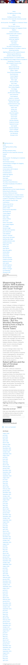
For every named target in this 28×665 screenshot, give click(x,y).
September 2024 (7, 476)
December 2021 (7, 536)
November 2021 (7, 538)
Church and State (19, 333)
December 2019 (7, 581)
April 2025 (5, 463)
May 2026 (5, 439)
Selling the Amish (19, 298)
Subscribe (7, 420)
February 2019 (6, 599)
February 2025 (6, 466)
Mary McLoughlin (14, 113)
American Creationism (15, 368)
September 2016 (7, 651)
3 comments (15, 346)
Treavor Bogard (14, 76)
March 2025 (6, 464)
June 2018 (5, 612)
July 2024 (5, 479)
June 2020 (5, 570)
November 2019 (7, 583)
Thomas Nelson (14, 385)
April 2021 (5, 551)
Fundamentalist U (14, 37)
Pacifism (12, 298)
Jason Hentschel (14, 94)
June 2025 (5, 459)
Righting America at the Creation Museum (14, 52)
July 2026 (5, 435)
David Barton (15, 372)
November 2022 (7, 516)
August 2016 (6, 653)
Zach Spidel (14, 126)
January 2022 (6, 535)
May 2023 (5, 505)
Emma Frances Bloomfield (14, 72)
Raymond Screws (14, 124)
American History (7, 370)
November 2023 (7, 494)
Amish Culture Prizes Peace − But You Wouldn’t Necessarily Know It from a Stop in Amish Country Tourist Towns (13, 323)
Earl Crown (14, 83)
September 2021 (7, 542)
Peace (9, 340)
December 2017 (7, 623)
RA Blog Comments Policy (14, 17)
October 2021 (6, 540)
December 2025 (7, 448)
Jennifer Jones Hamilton (14, 92)
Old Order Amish (19, 338)
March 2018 (6, 618)
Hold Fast (9, 336)
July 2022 (5, 524)
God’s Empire (14, 41)
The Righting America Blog (14, 13)
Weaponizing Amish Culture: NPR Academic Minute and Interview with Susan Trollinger (13, 285)
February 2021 (6, 555)
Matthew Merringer (14, 102)
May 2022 (5, 527)
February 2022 (6, 533)
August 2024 (6, 477)
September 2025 (7, 453)
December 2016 (7, 645)
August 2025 (6, 455)
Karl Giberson (15, 378)
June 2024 (5, 481)
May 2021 (5, 549)
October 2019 (6, 584)
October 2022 (6, 518)
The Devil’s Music (14, 35)
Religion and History (18, 379)
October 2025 (6, 452)
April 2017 (5, 638)
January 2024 (6, 490)
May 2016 (5, 658)
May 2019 (5, 594)
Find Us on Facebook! (10, 423)
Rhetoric (15, 342)
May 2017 (5, 636)
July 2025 (5, 457)
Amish (21, 291)
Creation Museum (7, 295)
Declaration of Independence (10, 335)
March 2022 (6, 531)
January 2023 (6, 512)
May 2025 (5, 461)
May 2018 (5, 614)
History (4, 378)
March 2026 (6, 442)
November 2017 (7, 625)
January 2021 (6, 557)
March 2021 (6, 553)
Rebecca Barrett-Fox (14, 67)
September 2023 (7, 498)
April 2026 (5, 440)
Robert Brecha (14, 78)
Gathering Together (14, 39)
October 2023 (6, 496)
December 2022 (7, 514)
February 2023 (6, 511)
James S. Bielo (14, 70)
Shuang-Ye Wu (14, 135)
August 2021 (6, 544)
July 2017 (5, 632)
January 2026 (6, 446)
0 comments (13, 302)
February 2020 (6, 577)
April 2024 (5, 485)
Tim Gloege (14, 89)
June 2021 (5, 548)
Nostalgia (15, 296)
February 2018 (6, 619)
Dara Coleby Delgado (14, 87)
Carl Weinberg (14, 133)
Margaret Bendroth (14, 68)
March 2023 (6, 509)
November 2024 (7, 472)
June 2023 (5, 503)
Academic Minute (14, 291)
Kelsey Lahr (14, 109)
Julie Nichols (14, 118)
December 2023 (7, 492)
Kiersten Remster (14, 120)
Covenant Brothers (14, 31)
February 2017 (6, 642)
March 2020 (6, 575)
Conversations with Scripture (14, 33)
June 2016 (5, 656)
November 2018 (7, 605)
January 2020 (6, 579)
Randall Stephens (14, 128)
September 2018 (7, 608)
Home (14, 11)
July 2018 (5, 610)
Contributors (14, 65)
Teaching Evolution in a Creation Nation (14, 57)
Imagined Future (17, 336)
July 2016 (5, 655)
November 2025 (7, 450)
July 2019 (5, 590)
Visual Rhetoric (11, 300)
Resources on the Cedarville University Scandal (14, 19)
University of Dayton (16, 344)
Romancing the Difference (14, 54)
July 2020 (5, 568)
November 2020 (7, 560)
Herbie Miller (14, 115)
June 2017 (5, 634)
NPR (19, 296)
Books (14, 20)
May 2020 (5, 572)
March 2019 (6, 597)
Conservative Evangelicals (15, 293)
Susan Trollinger (14, 129)
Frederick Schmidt (14, 122)
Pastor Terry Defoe (14, 85)
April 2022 (5, 529)
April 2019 (5, 596)
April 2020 (5, 573)
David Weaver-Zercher (18, 295)
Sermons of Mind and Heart (14, 55)
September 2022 (7, 520)
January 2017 (6, 644)
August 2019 (6, 588)
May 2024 (5, 483)
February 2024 (6, 489)
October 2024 (6, 474)
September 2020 (7, 564)
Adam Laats (14, 107)
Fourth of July (19, 376)
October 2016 (6, 649)
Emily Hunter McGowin (14, 100)
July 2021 (5, 546)
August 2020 (6, 566)
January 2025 (6, 468)
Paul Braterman (14, 74)
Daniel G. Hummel (14, 98)
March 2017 (6, 640)
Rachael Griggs (14, 91)
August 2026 (6, 433)
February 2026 (6, 444)
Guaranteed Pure (14, 44)
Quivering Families (14, 50)
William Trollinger (14, 131)
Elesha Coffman (14, 81)
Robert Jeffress (6, 381)
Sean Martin (14, 111)
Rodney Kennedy (14, 105)
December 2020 (7, 559)
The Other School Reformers (14, 46)
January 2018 (6, 621)
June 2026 (5, 437)
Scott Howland (14, 96)
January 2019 (6, 601)
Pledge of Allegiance (16, 340)
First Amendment (17, 374)
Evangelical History (8, 374)
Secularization (10, 383)
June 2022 (5, 525)
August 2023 (6, 500)
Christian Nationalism (8, 333)
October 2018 (6, 607)
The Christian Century (14, 26)
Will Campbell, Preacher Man (14, 63)
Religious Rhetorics (8, 342)
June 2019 (5, 592)
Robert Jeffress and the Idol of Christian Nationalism (14, 364)
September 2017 (7, 629)
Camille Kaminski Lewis (14, 103)
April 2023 (5, 507)
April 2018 (5, 616)
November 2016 (7, 647)
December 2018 (7, 603)
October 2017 (6, 627)
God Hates (14, 43)
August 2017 (6, 631)
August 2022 (6, 522)
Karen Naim (14, 116)
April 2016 (5, 660)
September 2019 (7, 586)
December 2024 (7, 470)
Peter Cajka (14, 79)
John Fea (9, 378)
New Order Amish (7, 296)
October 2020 (6, 562)
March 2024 (6, 487)
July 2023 (5, 501)
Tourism (5, 300)
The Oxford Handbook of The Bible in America (14, 48)
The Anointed (18, 383)
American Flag (14, 331)
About (14, 15)
